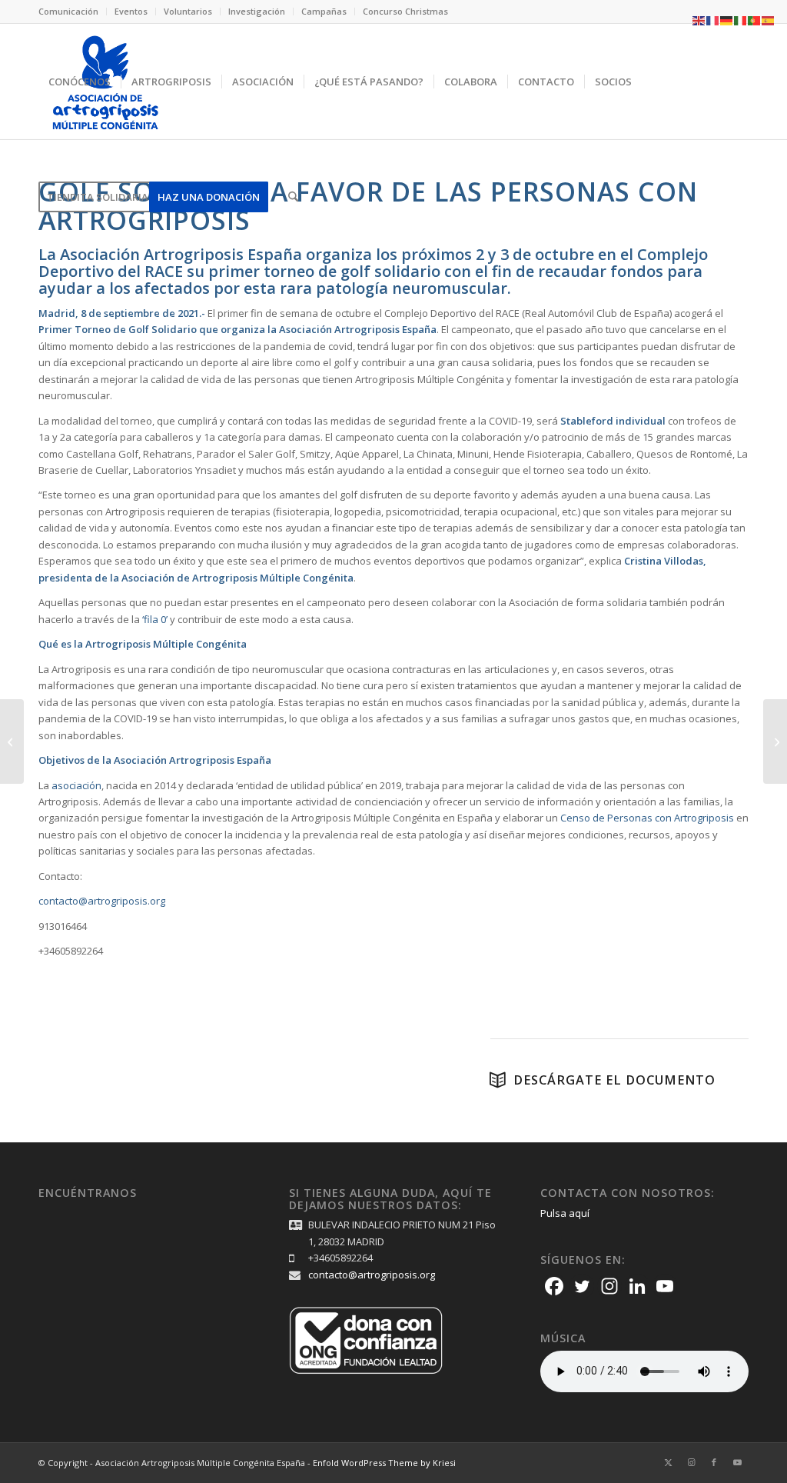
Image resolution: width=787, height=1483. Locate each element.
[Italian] (741, 19)
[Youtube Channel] (665, 1286)
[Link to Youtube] (737, 1462)
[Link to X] (667, 1462)
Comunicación (68, 11)
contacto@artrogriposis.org (371, 1274)
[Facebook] (554, 1286)
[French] (713, 19)
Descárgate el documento (614, 1079)
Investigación (256, 11)
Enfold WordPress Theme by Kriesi (384, 1462)
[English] (699, 19)
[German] (727, 19)
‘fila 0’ (155, 619)
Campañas (324, 11)
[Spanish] (768, 19)
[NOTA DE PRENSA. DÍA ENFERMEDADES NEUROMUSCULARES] (775, 741)
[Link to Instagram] (690, 1462)
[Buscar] (293, 197)
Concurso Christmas (405, 11)
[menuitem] (72, 11)
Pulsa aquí (564, 1213)
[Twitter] (581, 1286)
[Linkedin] (637, 1286)
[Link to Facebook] (714, 1462)
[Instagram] (609, 1286)
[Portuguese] (755, 19)
